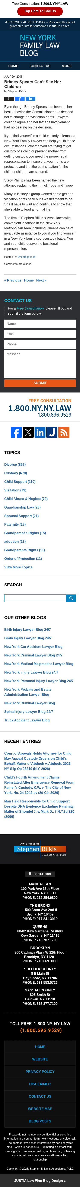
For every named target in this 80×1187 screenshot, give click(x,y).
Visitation (15, 490)
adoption (15, 541)
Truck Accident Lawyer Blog (27, 720)
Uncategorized (26, 256)
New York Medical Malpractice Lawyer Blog (38, 664)
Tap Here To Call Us (40, 11)
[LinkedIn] (40, 432)
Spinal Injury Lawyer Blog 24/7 (28, 712)
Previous (13, 280)
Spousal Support (21, 516)
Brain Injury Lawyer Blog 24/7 (28, 638)
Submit (40, 383)
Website (40, 1059)
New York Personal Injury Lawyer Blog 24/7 (39, 681)
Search (71, 598)
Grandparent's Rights (25, 533)
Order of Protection (23, 558)
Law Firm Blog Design (38, 1181)
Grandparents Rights (24, 550)
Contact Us (39, 66)
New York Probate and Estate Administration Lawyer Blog (27, 692)
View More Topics (18, 567)
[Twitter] (28, 432)
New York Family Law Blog (40, 45)
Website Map (40, 1109)
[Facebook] (16, 432)
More (67, 66)
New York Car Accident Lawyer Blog (33, 647)
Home (13, 66)
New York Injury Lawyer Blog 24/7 (31, 672)
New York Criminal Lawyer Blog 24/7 (33, 655)
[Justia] (52, 432)
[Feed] (64, 432)
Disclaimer (40, 1084)
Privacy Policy (40, 1071)
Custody (15, 473)
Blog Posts (40, 1121)
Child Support (19, 482)
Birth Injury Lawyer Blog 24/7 (27, 629)
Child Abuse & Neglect (26, 499)
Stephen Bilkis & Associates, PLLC (52, 1168)
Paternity (15, 524)
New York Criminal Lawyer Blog (29, 703)
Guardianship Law (22, 507)
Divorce (15, 464)
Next (41, 280)
